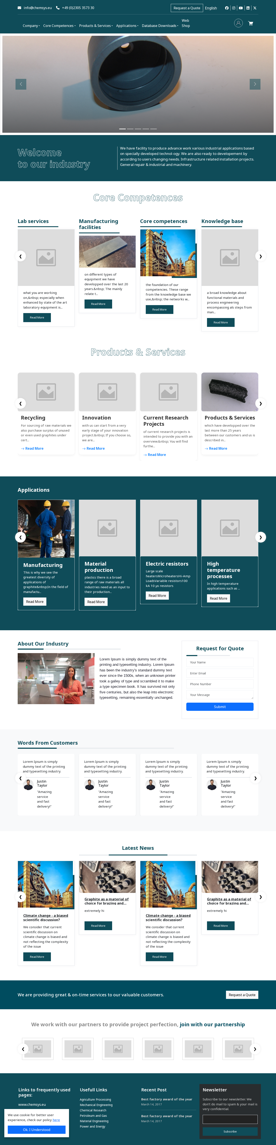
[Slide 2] (130, 128)
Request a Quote (187, 8)
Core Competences (58, 25)
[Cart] (251, 23)
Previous (23, 1051)
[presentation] (20, 256)
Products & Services (95, 25)
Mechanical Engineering (96, 1105)
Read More (37, 317)
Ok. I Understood (36, 1129)
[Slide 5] (153, 128)
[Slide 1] (122, 128)
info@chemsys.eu (36, 7)
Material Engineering (94, 1121)
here (56, 1120)
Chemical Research (93, 1110)
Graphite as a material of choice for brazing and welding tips (107, 903)
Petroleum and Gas (93, 1116)
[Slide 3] (138, 128)
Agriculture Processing (95, 1099)
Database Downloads (159, 25)
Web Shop (186, 23)
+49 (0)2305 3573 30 (77, 7)
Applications (126, 25)
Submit (220, 706)
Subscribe (230, 1131)
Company (30, 25)
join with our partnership (212, 1024)
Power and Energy (92, 1126)
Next (255, 1051)
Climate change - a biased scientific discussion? (45, 917)
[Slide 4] (146, 128)
